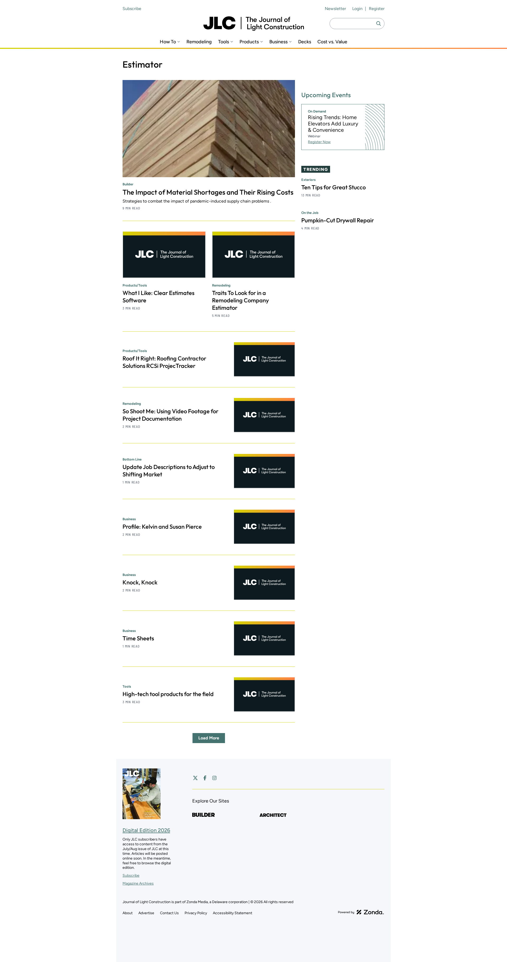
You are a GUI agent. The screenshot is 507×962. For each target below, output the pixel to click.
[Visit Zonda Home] (360, 912)
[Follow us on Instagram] (214, 778)
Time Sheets (138, 638)
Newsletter (335, 8)
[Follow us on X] (195, 778)
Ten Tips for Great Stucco (333, 187)
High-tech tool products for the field (168, 694)
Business (278, 42)
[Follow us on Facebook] (205, 778)
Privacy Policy (196, 913)
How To (168, 42)
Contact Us (169, 913)
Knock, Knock (140, 582)
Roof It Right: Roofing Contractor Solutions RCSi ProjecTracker (164, 362)
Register (376, 8)
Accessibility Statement (232, 913)
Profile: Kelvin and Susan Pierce (162, 526)
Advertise (146, 913)
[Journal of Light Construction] (253, 23)
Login (357, 8)
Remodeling (199, 42)
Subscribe (132, 8)
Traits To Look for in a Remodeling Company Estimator (240, 300)
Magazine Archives (138, 883)
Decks (304, 42)
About (128, 913)
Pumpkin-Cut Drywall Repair (337, 220)
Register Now (319, 142)
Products (249, 42)
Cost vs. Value (332, 42)
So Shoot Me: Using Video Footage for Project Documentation (170, 414)
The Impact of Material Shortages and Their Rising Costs (208, 192)
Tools (223, 42)
